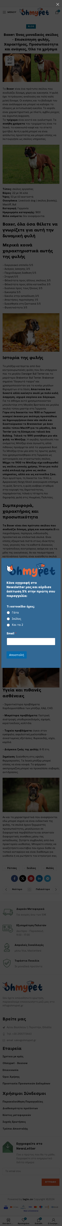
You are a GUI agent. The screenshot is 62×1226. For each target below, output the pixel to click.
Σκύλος (16, 618)
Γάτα (15, 612)
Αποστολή (16, 655)
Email (11, 633)
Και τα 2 (17, 625)
